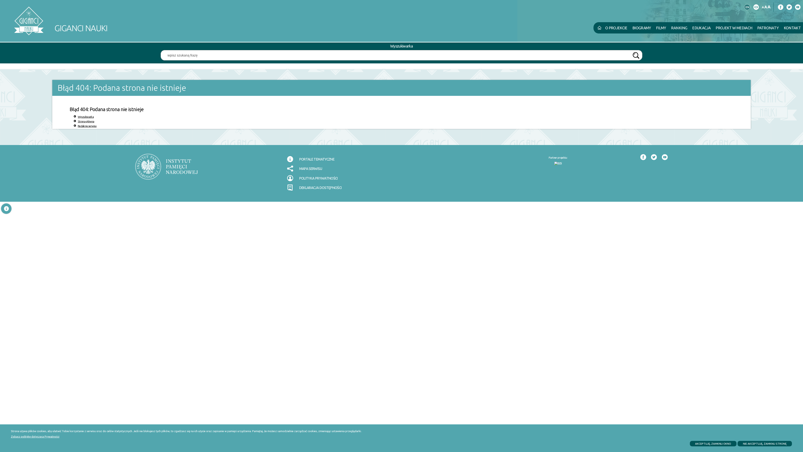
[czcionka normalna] (763, 7)
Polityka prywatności (318, 178)
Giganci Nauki (61, 19)
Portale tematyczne (316, 159)
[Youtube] (797, 7)
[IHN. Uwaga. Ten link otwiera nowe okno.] (558, 163)
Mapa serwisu (310, 169)
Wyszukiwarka (86, 116)
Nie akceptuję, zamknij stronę (764, 443)
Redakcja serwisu (87, 126)
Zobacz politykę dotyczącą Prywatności (35, 436)
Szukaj (636, 55)
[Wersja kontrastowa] (756, 7)
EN (746, 6)
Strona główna (86, 121)
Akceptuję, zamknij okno (713, 443)
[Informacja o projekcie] (6, 208)
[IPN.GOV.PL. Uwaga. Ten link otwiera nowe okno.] (166, 169)
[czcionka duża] (768, 7)
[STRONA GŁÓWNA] (599, 28)
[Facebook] (780, 7)
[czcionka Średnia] (765, 7)
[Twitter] (789, 7)
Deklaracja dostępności (320, 188)
